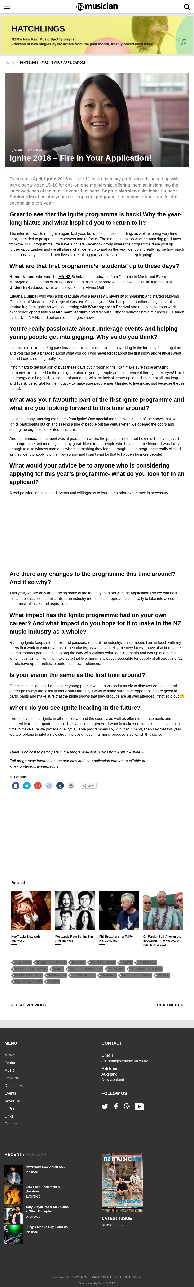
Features (11, 1063)
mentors (116, 969)
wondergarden (28, 982)
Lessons (11, 1078)
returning (129, 196)
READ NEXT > (170, 1005)
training (108, 975)
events (78, 962)
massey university (86, 969)
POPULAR (36, 1154)
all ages (23, 962)
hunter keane (103, 962)
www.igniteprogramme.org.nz (33, 766)
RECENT (13, 1154)
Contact (11, 1124)
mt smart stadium (146, 969)
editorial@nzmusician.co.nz (124, 1061)
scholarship (83, 975)
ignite (127, 962)
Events (10, 1093)
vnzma (163, 975)
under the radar (136, 975)
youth (53, 982)
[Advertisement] (97, 532)
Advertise (12, 1101)
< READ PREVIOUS (28, 1005)
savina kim (57, 975)
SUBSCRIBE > (112, 1225)
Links (8, 1116)
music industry (28, 975)
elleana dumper (51, 962)
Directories (13, 1086)
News (9, 1055)
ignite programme (31, 969)
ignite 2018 (147, 962)
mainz (58, 969)
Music (9, 1070)
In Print (10, 1109)
